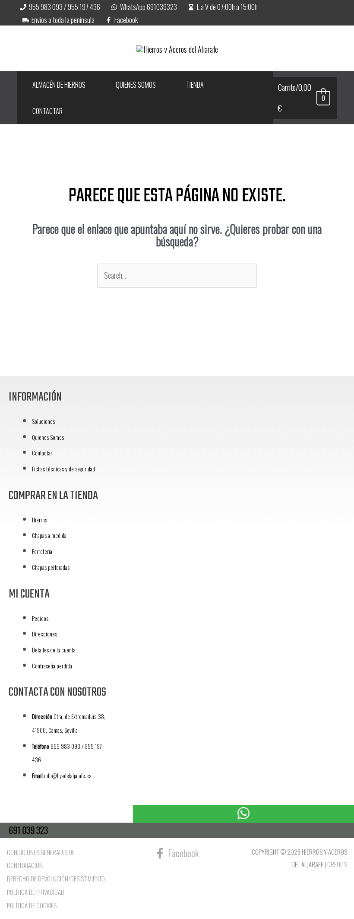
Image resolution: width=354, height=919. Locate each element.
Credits (337, 864)
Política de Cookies (32, 905)
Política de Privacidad (35, 892)
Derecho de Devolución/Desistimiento (56, 878)
